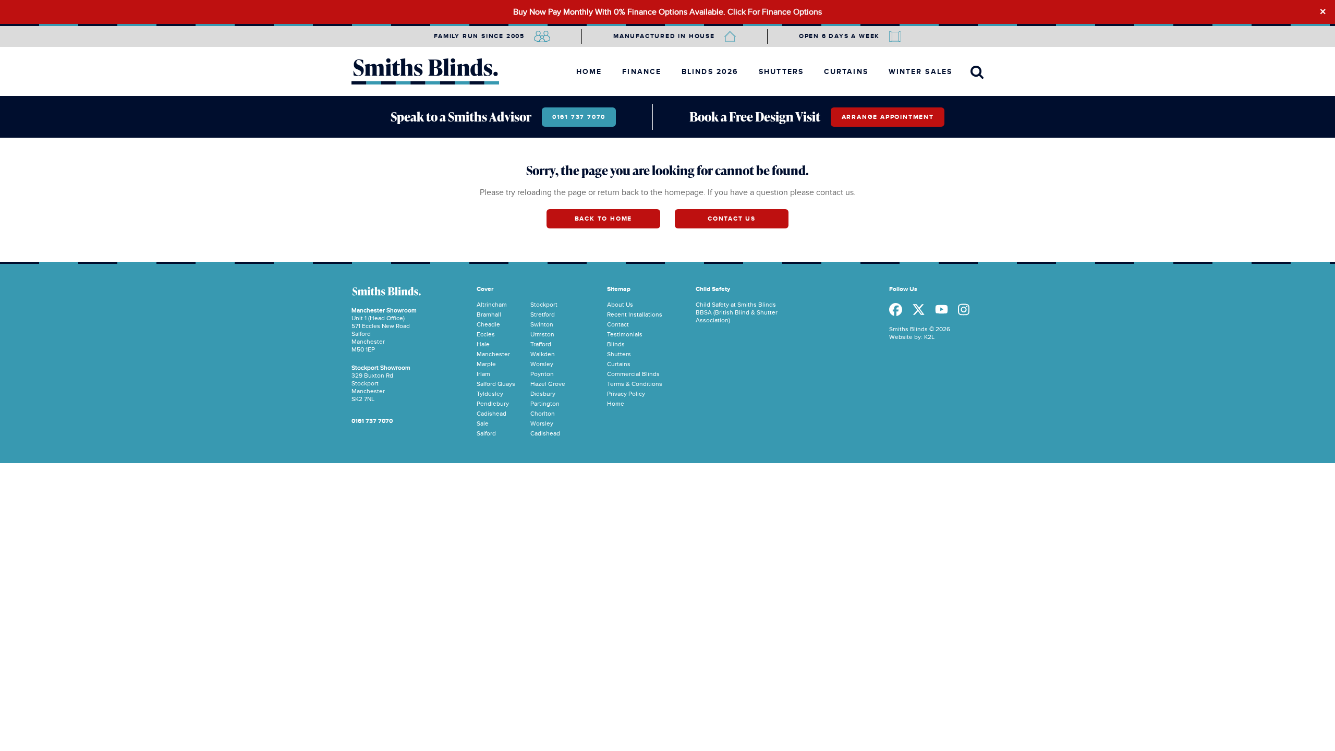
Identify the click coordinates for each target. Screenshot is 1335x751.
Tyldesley (490, 393)
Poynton (542, 374)
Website (901, 337)
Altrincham (492, 304)
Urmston (542, 334)
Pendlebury (493, 403)
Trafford (540, 344)
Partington (545, 403)
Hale (483, 344)
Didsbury (542, 393)
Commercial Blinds (633, 374)
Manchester (493, 354)
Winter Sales (920, 71)
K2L (929, 337)
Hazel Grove (547, 383)
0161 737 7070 (578, 117)
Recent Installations (634, 314)
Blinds (616, 344)
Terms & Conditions (634, 383)
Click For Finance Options (774, 12)
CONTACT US (732, 219)
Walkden (542, 354)
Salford (486, 433)
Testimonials (624, 334)
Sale (483, 423)
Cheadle (488, 324)
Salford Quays (496, 383)
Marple (486, 364)
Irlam (483, 374)
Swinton (541, 324)
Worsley (541, 364)
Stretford (542, 314)
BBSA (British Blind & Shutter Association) (737, 316)
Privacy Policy (626, 393)
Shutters (781, 71)
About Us (620, 304)
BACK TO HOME (604, 219)
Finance (641, 71)
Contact (618, 324)
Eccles (486, 334)
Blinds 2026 (710, 71)
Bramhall (489, 314)
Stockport (543, 304)
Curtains (846, 71)
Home (589, 71)
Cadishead (491, 413)
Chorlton (542, 413)
